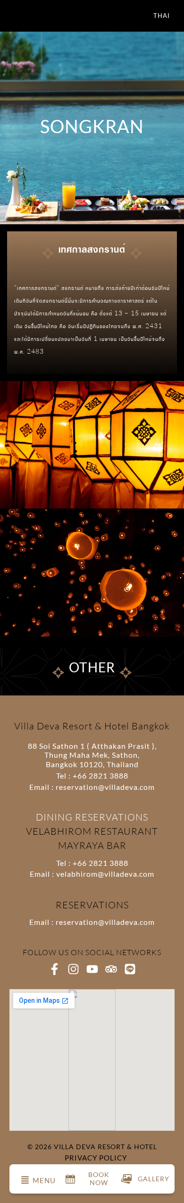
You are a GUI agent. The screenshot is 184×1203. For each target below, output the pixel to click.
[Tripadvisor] (111, 969)
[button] (25, 1180)
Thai (161, 15)
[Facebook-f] (54, 969)
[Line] (130, 969)
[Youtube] (92, 969)
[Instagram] (73, 969)
